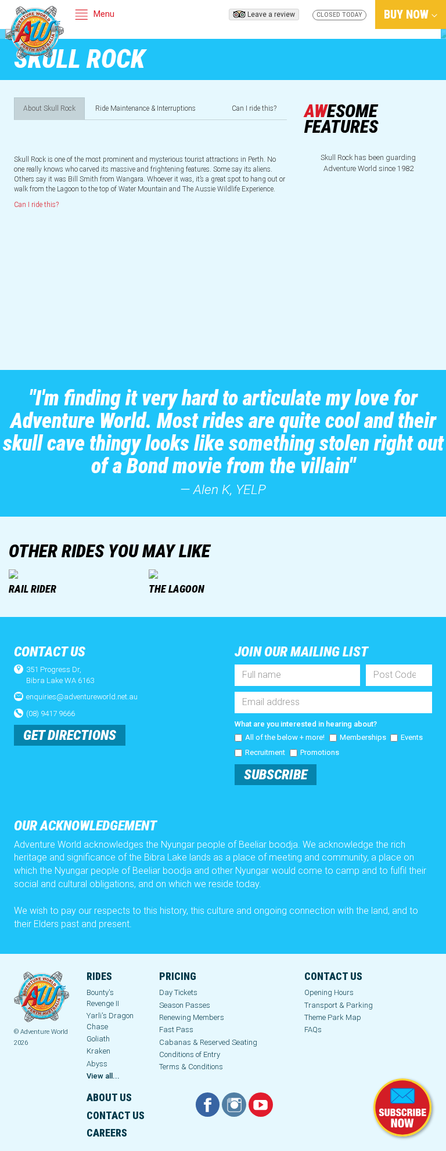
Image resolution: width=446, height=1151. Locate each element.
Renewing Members (191, 1017)
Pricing (177, 976)
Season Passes (184, 1005)
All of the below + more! (285, 737)
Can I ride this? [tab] (254, 108)
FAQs (313, 1029)
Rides (99, 976)
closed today (339, 15)
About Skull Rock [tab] (49, 108)
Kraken (98, 1051)
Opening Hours (329, 992)
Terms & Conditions (191, 1066)
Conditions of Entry (189, 1054)
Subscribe (275, 775)
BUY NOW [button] (407, 14)
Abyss (97, 1063)
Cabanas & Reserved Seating (208, 1042)
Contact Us (333, 976)
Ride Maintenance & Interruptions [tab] (145, 108)
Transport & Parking (338, 1005)
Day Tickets (178, 992)
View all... (103, 1076)
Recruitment (265, 752)
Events (412, 737)
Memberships (363, 737)
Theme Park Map (332, 1017)
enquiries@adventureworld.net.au (82, 696)
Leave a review (271, 14)
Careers (107, 1133)
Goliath (98, 1038)
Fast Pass (176, 1029)
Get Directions (69, 735)
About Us (109, 1097)
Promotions (319, 752)
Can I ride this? (36, 205)
